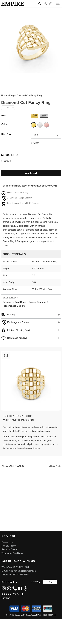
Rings (12, 95)
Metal (4, 115)
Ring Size (6, 134)
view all (54, 465)
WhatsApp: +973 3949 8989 (15, 567)
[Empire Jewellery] (12, 4)
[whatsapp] (9, 588)
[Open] (58, 4)
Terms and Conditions (12, 553)
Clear (36, 142)
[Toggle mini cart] (51, 4)
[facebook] (20, 588)
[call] (14, 588)
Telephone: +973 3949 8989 (15, 574)
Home (4, 95)
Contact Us (7, 542)
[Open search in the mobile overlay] (39, 3)
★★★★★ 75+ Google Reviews (13, 596)
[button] (31, 315)
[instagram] (4, 588)
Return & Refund (10, 549)
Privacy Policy (9, 546)
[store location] (25, 588)
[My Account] (45, 4)
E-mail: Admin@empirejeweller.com (19, 571)
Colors (4, 124)
